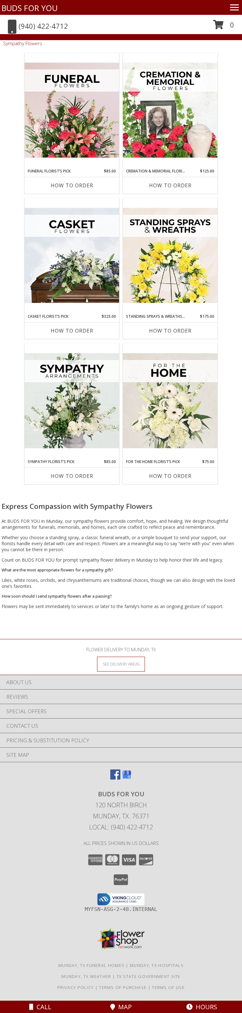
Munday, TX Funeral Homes (91, 965)
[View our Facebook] (115, 777)
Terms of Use (168, 987)
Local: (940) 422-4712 (121, 827)
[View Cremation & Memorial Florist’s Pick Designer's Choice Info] (170, 110)
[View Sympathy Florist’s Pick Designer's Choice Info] (72, 401)
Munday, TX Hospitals (157, 965)
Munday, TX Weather (86, 976)
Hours (205, 1007)
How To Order (72, 185)
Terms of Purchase (123, 987)
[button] (223, 27)
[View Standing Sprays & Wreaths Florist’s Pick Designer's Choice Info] (170, 255)
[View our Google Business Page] (127, 777)
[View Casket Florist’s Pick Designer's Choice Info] (72, 255)
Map (123, 1007)
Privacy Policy (75, 987)
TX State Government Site (149, 976)
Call (42, 1007)
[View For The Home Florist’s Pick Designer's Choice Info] (170, 401)
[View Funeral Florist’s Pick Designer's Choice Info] (72, 110)
